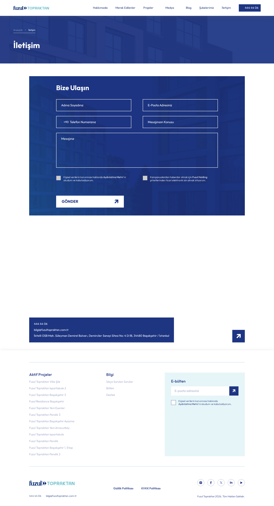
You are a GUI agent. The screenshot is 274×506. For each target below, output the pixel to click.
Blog (188, 8)
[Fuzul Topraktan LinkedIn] (231, 483)
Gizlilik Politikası (123, 488)
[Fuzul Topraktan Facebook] (210, 483)
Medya (170, 8)
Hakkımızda (100, 8)
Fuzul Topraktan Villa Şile (44, 382)
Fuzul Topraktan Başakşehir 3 (47, 395)
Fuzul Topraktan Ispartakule (46, 434)
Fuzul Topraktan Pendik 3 (44, 415)
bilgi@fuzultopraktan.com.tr (51, 330)
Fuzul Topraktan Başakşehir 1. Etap (51, 448)
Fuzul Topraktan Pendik (43, 441)
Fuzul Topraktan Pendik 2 (44, 454)
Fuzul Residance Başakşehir (46, 401)
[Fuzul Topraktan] (53, 483)
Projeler (148, 8)
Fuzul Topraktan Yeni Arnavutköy (49, 428)
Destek (110, 395)
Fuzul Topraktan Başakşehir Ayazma (51, 421)
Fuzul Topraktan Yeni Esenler (47, 408)
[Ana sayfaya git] (31, 8)
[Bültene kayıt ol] (233, 391)
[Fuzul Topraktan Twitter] (221, 483)
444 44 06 (251, 8)
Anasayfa (18, 30)
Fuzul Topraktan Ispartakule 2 (47, 388)
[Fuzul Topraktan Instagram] (200, 483)
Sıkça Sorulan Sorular (119, 382)
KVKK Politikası (151, 488)
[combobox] (62, 122)
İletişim (226, 8)
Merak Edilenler (125, 8)
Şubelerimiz (206, 8)
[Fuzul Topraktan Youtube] (241, 483)
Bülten (110, 388)
